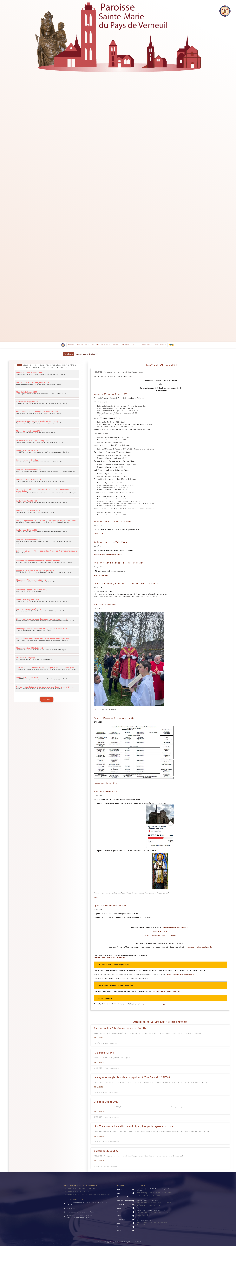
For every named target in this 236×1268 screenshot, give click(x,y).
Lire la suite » (99, 1038)
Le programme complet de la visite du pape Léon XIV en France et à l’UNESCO (132, 1077)
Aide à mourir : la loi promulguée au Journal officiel (37, 411)
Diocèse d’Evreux (83, 345)
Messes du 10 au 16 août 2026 (28, 480)
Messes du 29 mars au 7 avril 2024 (110, 394)
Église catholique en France (100, 345)
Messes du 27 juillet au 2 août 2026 (31, 580)
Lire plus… (63, 374)
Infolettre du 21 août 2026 (27, 402)
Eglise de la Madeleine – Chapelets (110, 905)
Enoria (156, 345)
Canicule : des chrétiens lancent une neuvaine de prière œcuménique (45, 687)
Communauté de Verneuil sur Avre (77, 1191)
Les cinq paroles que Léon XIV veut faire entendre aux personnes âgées (46, 520)
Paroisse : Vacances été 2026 (28, 470)
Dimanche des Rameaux (105, 604)
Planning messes (146, 345)
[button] (172, 354)
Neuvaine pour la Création (27, 460)
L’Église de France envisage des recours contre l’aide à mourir (41, 619)
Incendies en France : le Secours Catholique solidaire (38, 561)
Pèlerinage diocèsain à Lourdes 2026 (31, 590)
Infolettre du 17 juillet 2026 (27, 677)
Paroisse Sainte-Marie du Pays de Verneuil (109, 958)
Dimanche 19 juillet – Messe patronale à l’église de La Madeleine (42, 638)
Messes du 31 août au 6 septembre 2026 (33, 382)
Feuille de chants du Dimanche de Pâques (113, 521)
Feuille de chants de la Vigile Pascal (110, 542)
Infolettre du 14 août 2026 (27, 450)
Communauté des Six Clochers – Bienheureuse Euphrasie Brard (88, 1195)
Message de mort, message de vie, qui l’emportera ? (38, 421)
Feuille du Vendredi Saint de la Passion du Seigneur (118, 562)
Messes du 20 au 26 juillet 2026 (29, 648)
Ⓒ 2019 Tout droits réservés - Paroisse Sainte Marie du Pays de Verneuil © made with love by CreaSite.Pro (118, 1242)
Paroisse (71, 345)
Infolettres (125, 345)
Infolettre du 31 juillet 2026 (27, 530)
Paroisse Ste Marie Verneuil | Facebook (160, 936)
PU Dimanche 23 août (104, 1052)
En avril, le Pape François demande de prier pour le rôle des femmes (126, 583)
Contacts (163, 345)
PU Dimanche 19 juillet (25, 658)
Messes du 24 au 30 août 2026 (29, 373)
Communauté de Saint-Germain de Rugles (80, 1188)
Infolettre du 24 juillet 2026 (27, 599)
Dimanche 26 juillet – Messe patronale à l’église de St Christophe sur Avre (46, 551)
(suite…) (96, 709)
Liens (134, 345)
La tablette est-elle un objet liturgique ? (32, 441)
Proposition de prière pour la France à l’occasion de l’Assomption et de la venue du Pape (46, 490)
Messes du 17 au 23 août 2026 (29, 431)
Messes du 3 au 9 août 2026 (28, 511)
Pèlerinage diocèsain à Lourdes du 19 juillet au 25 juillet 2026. (41, 629)
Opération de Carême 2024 (106, 791)
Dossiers (115, 345)
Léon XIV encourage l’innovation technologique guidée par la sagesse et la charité (133, 1126)
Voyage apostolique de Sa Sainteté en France (35, 570)
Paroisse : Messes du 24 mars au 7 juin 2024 (115, 718)
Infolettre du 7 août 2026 (26, 501)
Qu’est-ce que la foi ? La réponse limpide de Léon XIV (120, 1028)
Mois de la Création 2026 (85, 354)
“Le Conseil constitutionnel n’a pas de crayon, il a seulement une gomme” (46, 667)
